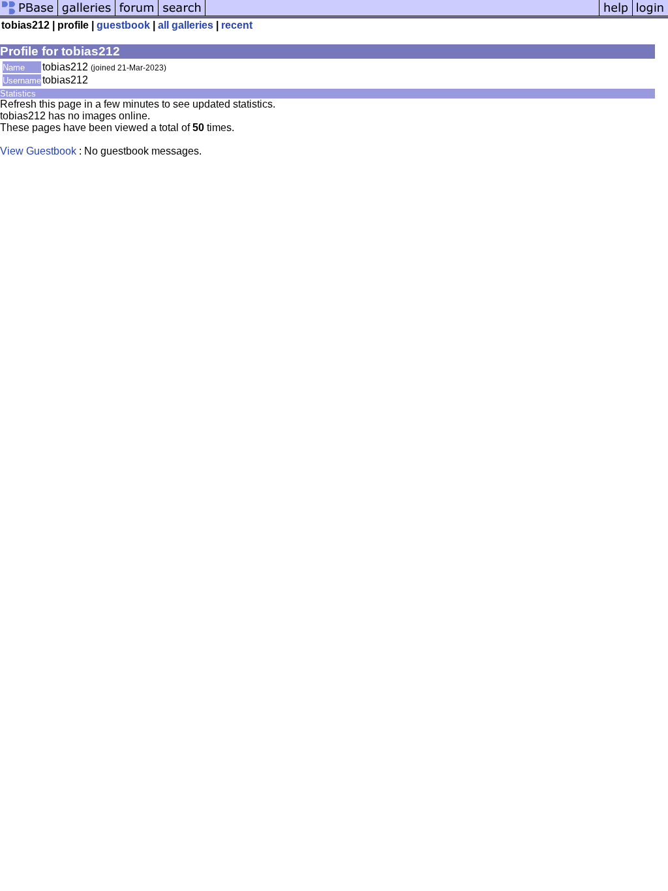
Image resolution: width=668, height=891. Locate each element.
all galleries (185, 25)
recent (236, 25)
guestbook (123, 25)
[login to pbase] (650, 14)
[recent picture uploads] (86, 14)
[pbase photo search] (182, 14)
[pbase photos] (29, 14)
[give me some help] (616, 14)
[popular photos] (402, 14)
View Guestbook (38, 151)
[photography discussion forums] (137, 14)
